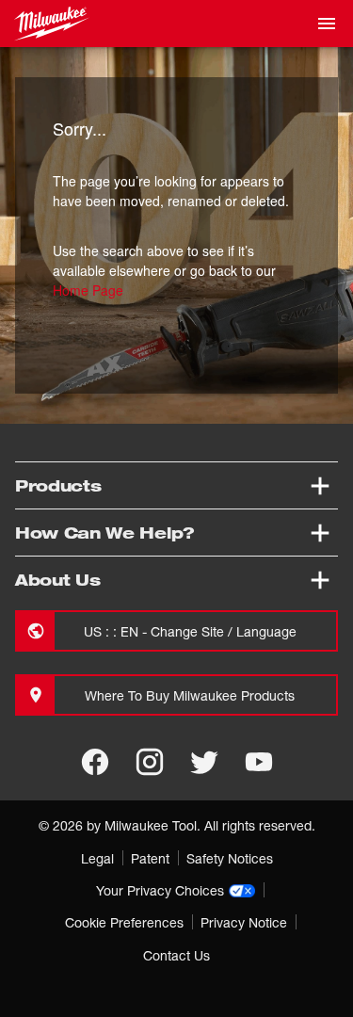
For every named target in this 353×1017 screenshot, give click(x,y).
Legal (97, 858)
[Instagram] (150, 762)
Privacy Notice (244, 922)
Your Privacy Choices (160, 890)
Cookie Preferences (124, 922)
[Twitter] (204, 762)
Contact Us (176, 955)
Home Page (88, 290)
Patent (150, 858)
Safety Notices (229, 858)
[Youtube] (259, 762)
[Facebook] (95, 762)
